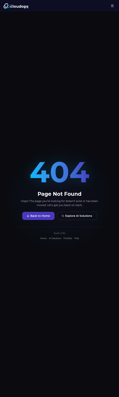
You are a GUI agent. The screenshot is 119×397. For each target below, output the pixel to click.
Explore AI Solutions (78, 215)
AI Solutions (55, 238)
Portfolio (67, 238)
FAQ (76, 238)
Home (43, 238)
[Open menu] (112, 6)
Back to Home (40, 215)
